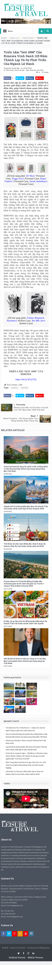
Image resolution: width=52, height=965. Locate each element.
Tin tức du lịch (19, 70)
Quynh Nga (15, 68)
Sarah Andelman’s (38, 181)
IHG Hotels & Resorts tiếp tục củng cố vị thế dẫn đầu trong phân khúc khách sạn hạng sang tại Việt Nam (25, 660)
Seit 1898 (40, 70)
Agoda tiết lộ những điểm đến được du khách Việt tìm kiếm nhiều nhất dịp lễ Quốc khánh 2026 (26, 507)
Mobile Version (35, 957)
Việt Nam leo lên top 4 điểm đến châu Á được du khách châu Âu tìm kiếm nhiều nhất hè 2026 (25, 545)
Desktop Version (17, 957)
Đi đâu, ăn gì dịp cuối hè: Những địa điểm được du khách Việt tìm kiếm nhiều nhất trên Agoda (25, 622)
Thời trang (9, 70)
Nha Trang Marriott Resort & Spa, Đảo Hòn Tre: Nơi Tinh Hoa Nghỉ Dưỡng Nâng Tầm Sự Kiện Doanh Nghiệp (26, 765)
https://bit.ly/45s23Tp (26, 379)
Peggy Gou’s (18, 178)
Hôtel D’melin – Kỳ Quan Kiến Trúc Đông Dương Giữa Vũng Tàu (20, 419)
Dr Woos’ (31, 176)
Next (33, 416)
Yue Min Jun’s (38, 320)
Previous (20, 404)
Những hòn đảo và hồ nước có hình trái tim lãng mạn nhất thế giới (31, 408)
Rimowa (33, 70)
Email (46, 72)
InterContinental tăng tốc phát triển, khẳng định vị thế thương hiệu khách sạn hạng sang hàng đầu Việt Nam (26, 468)
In (39, 72)
